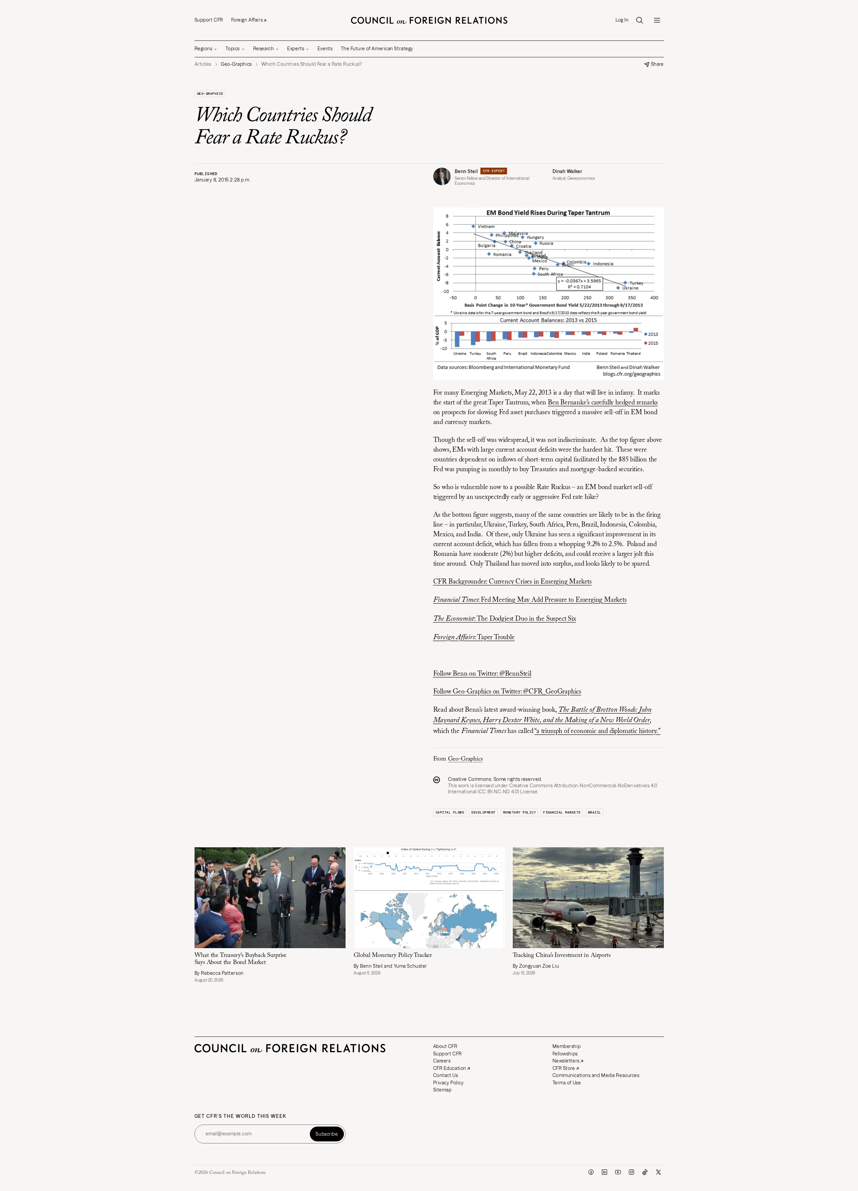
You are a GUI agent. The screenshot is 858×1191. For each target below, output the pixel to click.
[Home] (429, 20)
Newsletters (566, 1061)
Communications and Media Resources (596, 1075)
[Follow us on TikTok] (645, 1172)
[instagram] (631, 1172)
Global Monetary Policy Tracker (393, 956)
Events (325, 49)
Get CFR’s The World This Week (241, 1116)
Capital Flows (450, 812)
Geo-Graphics (210, 93)
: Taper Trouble (474, 637)
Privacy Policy (448, 1083)
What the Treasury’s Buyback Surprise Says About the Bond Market (241, 959)
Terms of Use (567, 1083)
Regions (203, 49)
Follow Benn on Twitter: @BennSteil (482, 674)
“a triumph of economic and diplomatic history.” (597, 731)
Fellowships (565, 1054)
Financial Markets (562, 812)
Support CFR (209, 20)
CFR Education (449, 1068)
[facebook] (591, 1172)
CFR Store (564, 1068)
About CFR (445, 1046)
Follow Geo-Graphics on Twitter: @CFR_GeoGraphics (507, 691)
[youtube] (618, 1172)
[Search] (639, 20)
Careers (442, 1061)
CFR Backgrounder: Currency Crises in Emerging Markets (512, 581)
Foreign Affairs (247, 20)
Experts (295, 49)
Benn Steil (466, 171)
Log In (622, 20)
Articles (203, 64)
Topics (232, 49)
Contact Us (445, 1075)
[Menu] (657, 20)
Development (483, 812)
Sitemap (442, 1090)
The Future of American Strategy (377, 49)
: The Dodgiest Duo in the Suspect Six (504, 619)
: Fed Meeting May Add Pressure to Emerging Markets (530, 600)
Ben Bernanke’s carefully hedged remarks (603, 402)
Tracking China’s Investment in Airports (562, 956)
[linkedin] (604, 1172)
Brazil (594, 812)
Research (263, 49)
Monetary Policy (519, 812)
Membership (567, 1046)
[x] (658, 1172)
